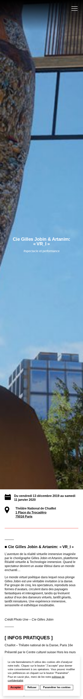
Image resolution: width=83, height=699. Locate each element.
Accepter (15, 687)
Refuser (31, 687)
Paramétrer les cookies (56, 687)
